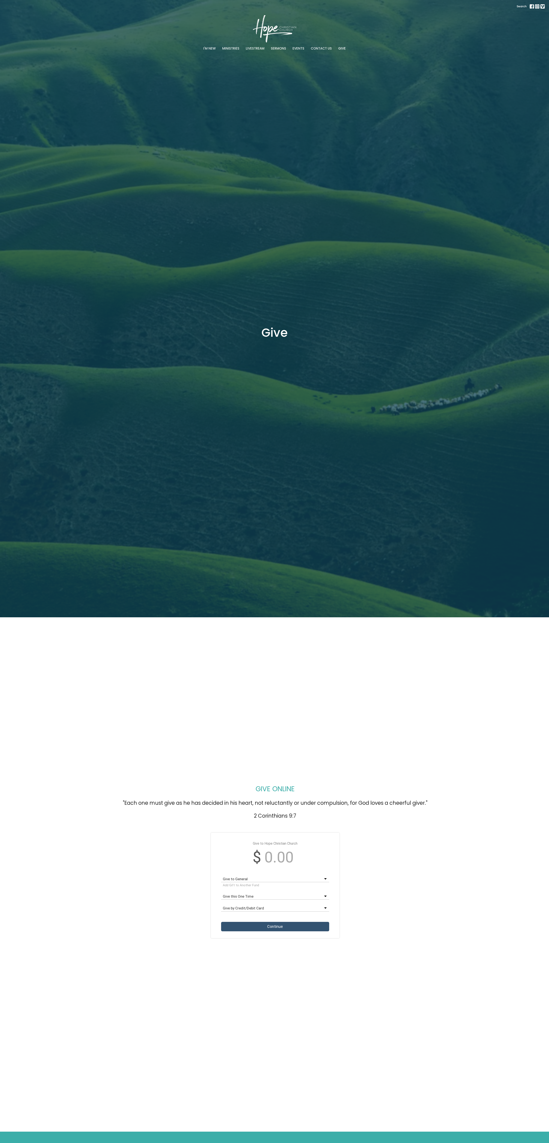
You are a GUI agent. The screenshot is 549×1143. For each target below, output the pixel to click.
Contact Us (321, 48)
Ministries (230, 48)
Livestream (255, 48)
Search (521, 6)
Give (342, 48)
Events (298, 48)
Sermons (278, 48)
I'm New (209, 48)
